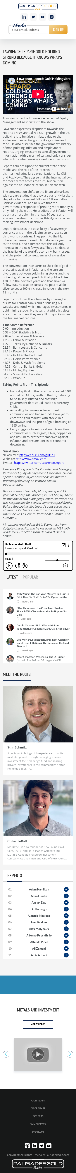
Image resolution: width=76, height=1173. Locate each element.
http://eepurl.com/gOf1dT (37, 455)
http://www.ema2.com (30, 459)
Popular (30, 577)
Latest (12, 577)
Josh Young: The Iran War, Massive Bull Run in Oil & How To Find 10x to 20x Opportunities (43, 595)
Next (70, 1054)
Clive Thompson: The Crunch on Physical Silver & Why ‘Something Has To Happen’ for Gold (42, 611)
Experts (38, 1116)
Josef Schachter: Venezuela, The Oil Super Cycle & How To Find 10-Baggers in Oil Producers (41, 660)
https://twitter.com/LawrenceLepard (39, 462)
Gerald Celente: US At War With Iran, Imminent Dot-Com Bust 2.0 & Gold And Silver (43, 627)
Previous (6, 1054)
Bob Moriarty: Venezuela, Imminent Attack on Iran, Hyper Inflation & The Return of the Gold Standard (43, 643)
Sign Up (58, 29)
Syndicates (38, 1124)
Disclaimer (38, 1108)
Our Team (38, 1100)
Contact (38, 1132)
